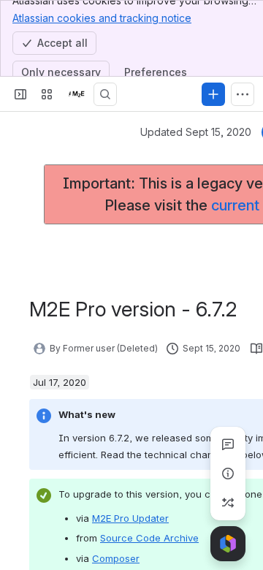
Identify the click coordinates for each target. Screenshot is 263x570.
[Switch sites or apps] (46, 94)
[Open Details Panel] (228, 473)
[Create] (213, 94)
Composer (116, 558)
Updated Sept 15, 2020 (195, 132)
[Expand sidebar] (20, 94)
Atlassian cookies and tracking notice (101, 18)
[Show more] (242, 94)
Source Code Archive (149, 538)
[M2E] (76, 94)
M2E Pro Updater (130, 518)
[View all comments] (228, 444)
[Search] (105, 94)
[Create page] (228, 502)
